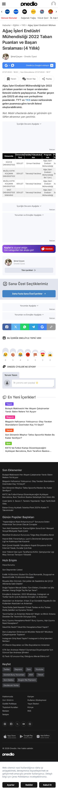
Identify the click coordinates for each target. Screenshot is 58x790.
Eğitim (16, 25)
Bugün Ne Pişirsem (27, 680)
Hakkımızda (7, 696)
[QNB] (42, 11)
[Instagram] (4, 724)
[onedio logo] (27, 754)
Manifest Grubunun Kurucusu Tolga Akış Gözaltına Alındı (28, 535)
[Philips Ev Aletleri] (16, 11)
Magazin (10, 417)
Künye (30, 707)
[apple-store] (10, 736)
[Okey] (24, 11)
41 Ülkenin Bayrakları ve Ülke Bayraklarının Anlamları (26, 645)
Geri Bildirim (8, 700)
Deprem (18, 669)
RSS (29, 711)
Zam (29, 669)
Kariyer (31, 696)
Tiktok (40, 674)
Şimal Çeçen (24, 56)
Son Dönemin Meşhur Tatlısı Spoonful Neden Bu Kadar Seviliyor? (30, 436)
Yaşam (9, 404)
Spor (8, 443)
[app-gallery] (43, 736)
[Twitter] (17, 724)
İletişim (5, 714)
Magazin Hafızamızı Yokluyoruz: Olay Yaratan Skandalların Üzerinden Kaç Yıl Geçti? (28, 423)
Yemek (9, 430)
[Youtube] (23, 724)
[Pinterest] (29, 724)
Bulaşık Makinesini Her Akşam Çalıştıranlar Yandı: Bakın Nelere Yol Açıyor (27, 410)
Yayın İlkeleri (33, 703)
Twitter (7, 669)
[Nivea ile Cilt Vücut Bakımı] (7, 11)
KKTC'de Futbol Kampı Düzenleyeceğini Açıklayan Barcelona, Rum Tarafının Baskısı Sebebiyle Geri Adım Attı (27, 450)
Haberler (6, 25)
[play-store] (27, 736)
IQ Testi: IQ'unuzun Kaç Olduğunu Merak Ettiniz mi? (25, 656)
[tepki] (5, 354)
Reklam (5, 711)
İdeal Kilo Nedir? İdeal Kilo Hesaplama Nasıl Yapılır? (25, 627)
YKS (23, 25)
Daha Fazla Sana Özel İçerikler (27, 293)
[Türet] (50, 11)
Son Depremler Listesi (12, 569)
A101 (31, 674)
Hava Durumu (8, 565)
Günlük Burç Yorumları (14, 674)
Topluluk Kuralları (10, 707)
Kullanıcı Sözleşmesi (37, 700)
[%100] (33, 11)
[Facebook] (11, 724)
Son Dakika (9, 680)
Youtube (39, 669)
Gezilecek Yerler (11, 685)
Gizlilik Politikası (9, 703)
